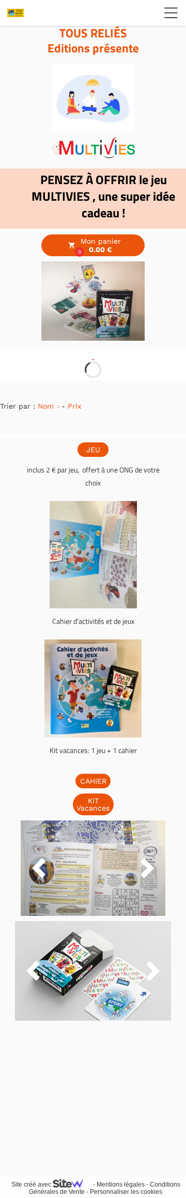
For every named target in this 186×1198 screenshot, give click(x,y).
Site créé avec (32, 1184)
